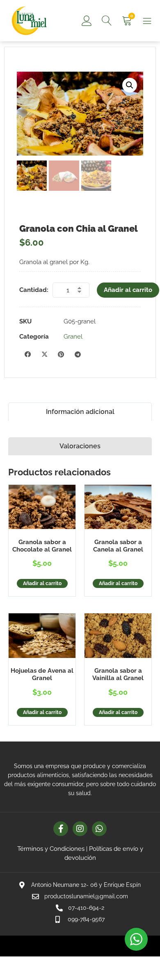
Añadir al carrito (128, 290)
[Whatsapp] (99, 828)
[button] (129, 85)
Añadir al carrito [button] (42, 583)
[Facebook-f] (60, 828)
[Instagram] (80, 828)
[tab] (80, 411)
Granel (73, 336)
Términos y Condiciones (51, 848)
